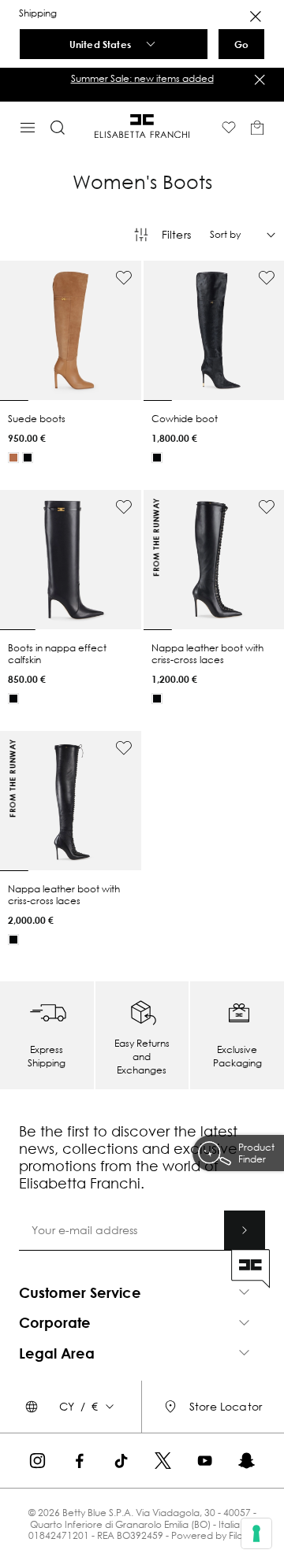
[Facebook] (79, 1460)
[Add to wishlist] (123, 278)
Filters (176, 234)
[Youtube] (205, 1460)
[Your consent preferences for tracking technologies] (256, 1533)
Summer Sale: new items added (142, 78)
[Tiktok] (121, 1460)
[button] (142, 78)
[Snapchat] (246, 1460)
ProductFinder (256, 1153)
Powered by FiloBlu (213, 1535)
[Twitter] (163, 1460)
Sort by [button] (225, 234)
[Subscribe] (244, 1230)
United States (100, 44)
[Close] (255, 16)
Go (241, 44)
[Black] (27, 457)
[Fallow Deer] (13, 457)
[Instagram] (37, 1460)
